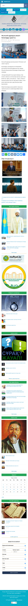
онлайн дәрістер (14, 536)
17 (3, 489)
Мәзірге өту (7, 1)
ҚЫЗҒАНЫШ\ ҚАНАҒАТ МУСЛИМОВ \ (13, 526)
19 (10, 489)
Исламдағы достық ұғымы (10, 531)
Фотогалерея (4, 41)
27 (14, 491)
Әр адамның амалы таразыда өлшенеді (13, 319)
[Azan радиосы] (23, 30)
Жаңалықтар (17, 39)
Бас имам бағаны (14, 382)
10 (3, 487)
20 (14, 489)
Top (27, 605)
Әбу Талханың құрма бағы (11, 325)
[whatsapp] (7, 30)
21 (17, 489)
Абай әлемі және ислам (10, 455)
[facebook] (10, 30)
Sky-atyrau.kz (19, 599)
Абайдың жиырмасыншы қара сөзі (12, 465)
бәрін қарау (14, 252)
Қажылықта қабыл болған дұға (11, 313)
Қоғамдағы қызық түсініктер (11, 368)
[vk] (20, 30)
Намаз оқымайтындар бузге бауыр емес (13, 373)
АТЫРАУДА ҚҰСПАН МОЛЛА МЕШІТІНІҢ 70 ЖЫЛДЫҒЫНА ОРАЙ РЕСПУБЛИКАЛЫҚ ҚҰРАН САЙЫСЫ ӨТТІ (15, 392)
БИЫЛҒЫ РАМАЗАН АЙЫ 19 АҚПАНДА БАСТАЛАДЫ (16, 241)
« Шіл (2, 497)
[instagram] (13, 30)
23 (24, 489)
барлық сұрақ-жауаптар (14, 378)
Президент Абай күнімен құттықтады (12, 460)
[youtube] (17, 30)
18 (6, 489)
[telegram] (4, 30)
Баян (11, 39)
